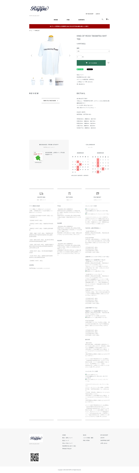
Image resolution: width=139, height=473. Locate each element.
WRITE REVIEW (50, 100)
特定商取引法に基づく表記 (83, 77)
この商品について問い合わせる (85, 82)
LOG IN (98, 14)
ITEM (68, 20)
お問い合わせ (103, 443)
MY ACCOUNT (89, 14)
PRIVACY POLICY (67, 448)
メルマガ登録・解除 (88, 437)
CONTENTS (81, 20)
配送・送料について (67, 437)
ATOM (87, 440)
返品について (80, 75)
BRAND (56, 20)
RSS (84, 440)
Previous (31, 55)
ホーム (30, 30)
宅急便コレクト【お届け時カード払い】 (95, 260)
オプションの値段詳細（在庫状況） (86, 79)
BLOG (84, 435)
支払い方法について (67, 443)
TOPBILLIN (36, 30)
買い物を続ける (81, 84)
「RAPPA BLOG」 (38, 162)
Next (69, 55)
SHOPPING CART (105, 440)
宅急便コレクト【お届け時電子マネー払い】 (96, 311)
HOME (64, 435)
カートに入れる (93, 63)
